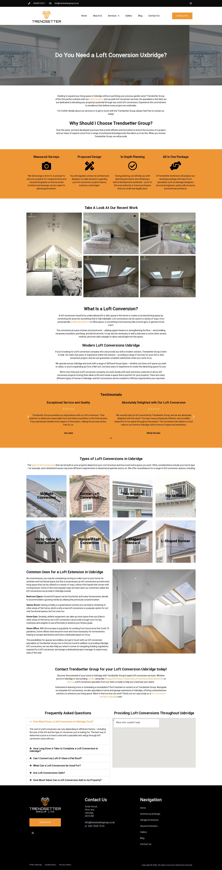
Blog (140, 16)
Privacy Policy (65, 865)
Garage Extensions (149, 820)
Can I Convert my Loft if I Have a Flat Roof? (57, 758)
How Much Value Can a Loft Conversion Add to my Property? (67, 780)
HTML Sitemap (35, 865)
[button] (28, 417)
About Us (97, 16)
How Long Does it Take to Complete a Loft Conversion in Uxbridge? (64, 750)
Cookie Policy (50, 865)
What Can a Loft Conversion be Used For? (57, 765)
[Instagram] (190, 3)
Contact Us (154, 16)
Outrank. (189, 865)
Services (112, 16)
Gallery (128, 16)
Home (84, 16)
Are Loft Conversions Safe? (49, 772)
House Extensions (149, 826)
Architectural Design (150, 814)
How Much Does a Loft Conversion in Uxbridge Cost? (63, 721)
